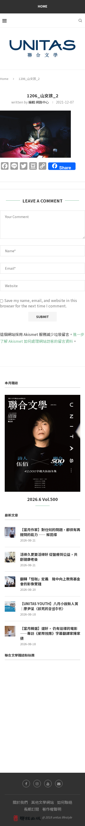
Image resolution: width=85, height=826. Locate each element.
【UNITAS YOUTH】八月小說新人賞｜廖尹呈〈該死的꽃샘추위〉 (49, 606)
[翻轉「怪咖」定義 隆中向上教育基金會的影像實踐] (10, 581)
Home (42, 6)
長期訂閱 (31, 809)
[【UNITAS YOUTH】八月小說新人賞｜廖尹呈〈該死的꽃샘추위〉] (10, 606)
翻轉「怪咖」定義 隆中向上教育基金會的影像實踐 (50, 581)
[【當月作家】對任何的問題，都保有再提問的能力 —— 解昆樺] (10, 532)
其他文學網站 (42, 802)
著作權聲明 (51, 809)
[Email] (59, 783)
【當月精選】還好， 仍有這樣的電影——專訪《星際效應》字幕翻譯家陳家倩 (50, 633)
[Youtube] (48, 783)
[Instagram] (37, 783)
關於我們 (20, 802)
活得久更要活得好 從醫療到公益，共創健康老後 (48, 557)
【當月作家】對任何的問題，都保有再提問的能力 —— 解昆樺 (50, 532)
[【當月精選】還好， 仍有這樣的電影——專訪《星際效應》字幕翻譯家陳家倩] (10, 631)
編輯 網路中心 (38, 102)
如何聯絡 (64, 802)
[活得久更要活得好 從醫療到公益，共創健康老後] (10, 557)
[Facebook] (26, 783)
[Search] (80, 20)
